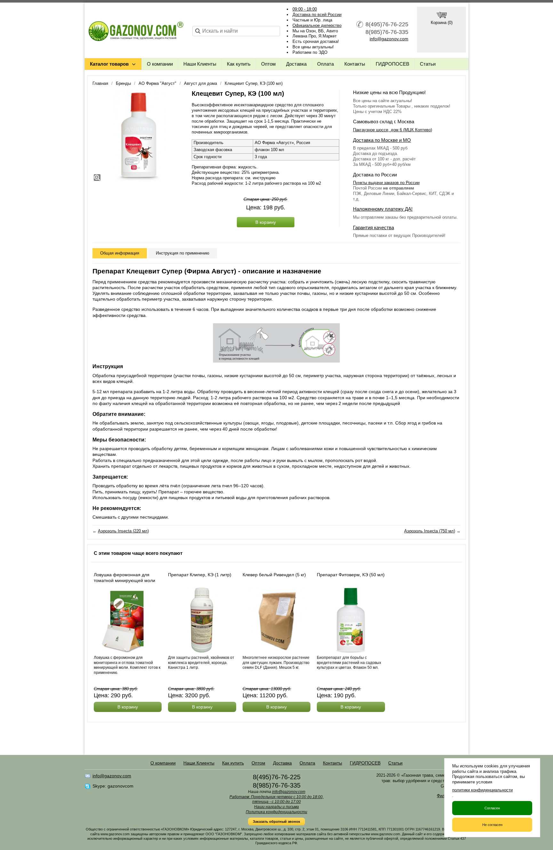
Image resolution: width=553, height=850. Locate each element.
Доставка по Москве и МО (382, 140)
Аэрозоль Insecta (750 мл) (429, 531)
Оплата (325, 64)
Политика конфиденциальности (276, 812)
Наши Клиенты (199, 64)
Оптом (268, 64)
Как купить (239, 64)
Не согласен (492, 825)
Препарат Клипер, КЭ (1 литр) (199, 574)
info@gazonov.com (389, 38)
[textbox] (236, 31)
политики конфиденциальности (482, 790)
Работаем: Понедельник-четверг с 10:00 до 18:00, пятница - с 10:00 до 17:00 (276, 799)
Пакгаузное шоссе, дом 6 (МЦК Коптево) (392, 129)
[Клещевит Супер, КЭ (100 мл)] (138, 135)
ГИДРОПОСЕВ (392, 64)
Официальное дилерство (317, 25)
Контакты (354, 64)
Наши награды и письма (276, 807)
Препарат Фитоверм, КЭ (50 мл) (351, 574)
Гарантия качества (373, 227)
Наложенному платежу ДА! (383, 209)
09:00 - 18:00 (305, 9)
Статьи (428, 64)
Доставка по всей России (317, 14)
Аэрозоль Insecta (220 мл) (123, 531)
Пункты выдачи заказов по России (386, 182)
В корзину (265, 222)
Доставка (296, 64)
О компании (160, 64)
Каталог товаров (109, 64)
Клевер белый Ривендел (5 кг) (274, 574)
